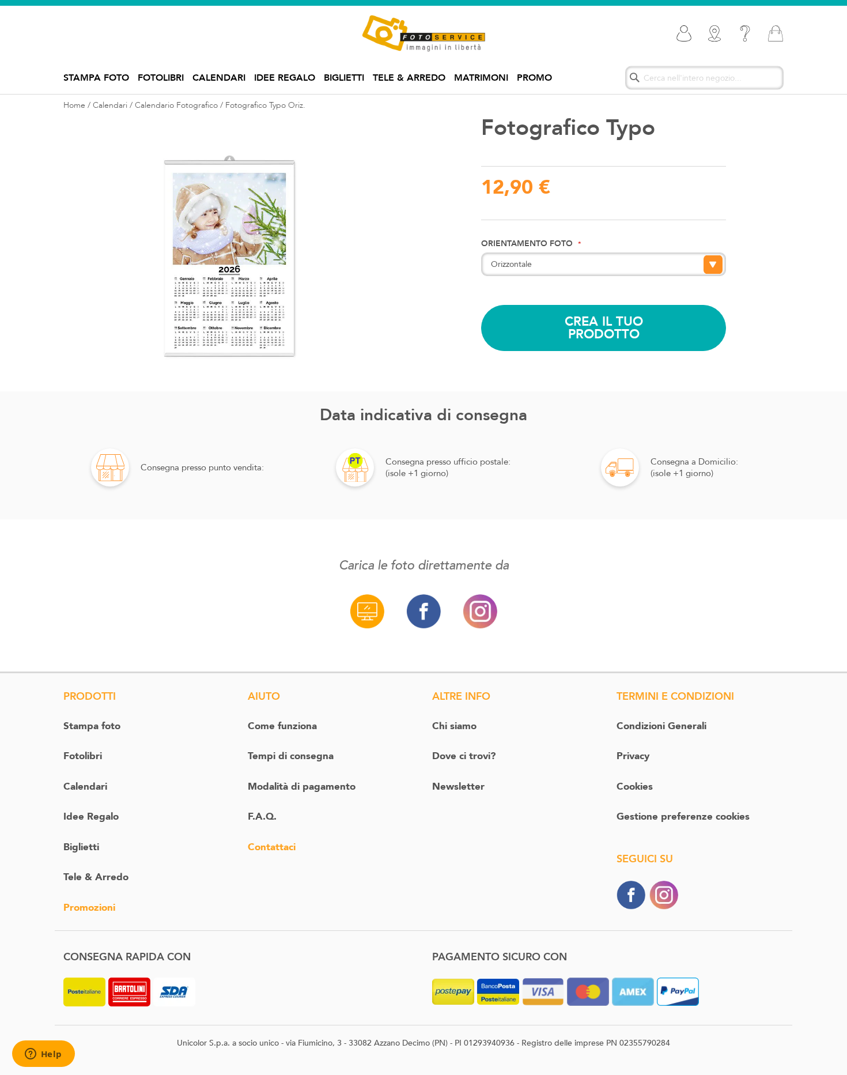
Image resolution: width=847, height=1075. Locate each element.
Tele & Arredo (409, 77)
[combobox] (704, 77)
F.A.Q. (262, 816)
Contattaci (272, 847)
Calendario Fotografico (176, 105)
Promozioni (89, 907)
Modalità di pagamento (302, 786)
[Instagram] (663, 894)
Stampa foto (96, 77)
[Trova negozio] (714, 33)
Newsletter (458, 786)
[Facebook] (631, 894)
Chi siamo (454, 726)
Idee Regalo (284, 77)
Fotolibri (161, 77)
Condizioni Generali (661, 726)
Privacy (633, 756)
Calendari (218, 77)
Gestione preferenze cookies (683, 816)
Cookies (635, 786)
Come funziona (282, 726)
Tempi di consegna (291, 756)
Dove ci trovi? (464, 756)
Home (74, 105)
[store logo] (423, 33)
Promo (534, 77)
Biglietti (344, 77)
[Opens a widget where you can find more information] (43, 1054)
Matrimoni (481, 77)
